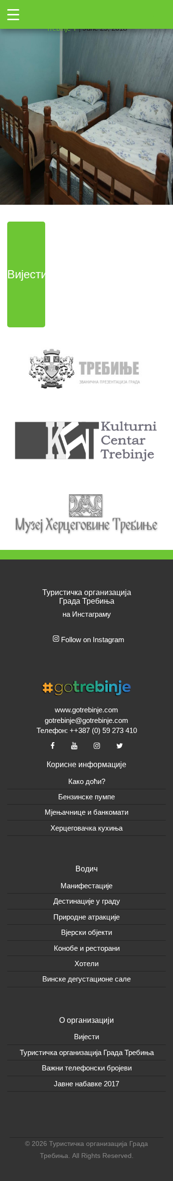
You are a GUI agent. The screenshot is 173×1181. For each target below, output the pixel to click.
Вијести (26, 274)
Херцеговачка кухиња (86, 828)
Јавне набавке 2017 (86, 1084)
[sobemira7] (86, 102)
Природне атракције (86, 917)
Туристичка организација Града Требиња (87, 1052)
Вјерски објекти (86, 932)
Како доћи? (86, 781)
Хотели (86, 963)
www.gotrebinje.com (86, 710)
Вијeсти (86, 1036)
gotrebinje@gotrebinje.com (86, 720)
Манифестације (86, 886)
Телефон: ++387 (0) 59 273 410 (87, 730)
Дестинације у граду (86, 901)
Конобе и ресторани (87, 948)
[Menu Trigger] (13, 14)
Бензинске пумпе (86, 797)
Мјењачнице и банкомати (86, 812)
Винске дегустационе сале (86, 979)
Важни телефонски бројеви (87, 1068)
